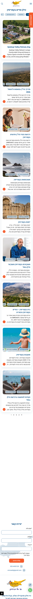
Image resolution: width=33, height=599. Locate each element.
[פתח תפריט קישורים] (30, 585)
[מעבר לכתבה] (4, 56)
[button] (2, 593)
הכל (29, 15)
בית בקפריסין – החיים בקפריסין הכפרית (21, 311)
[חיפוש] (2, 3)
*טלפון (30, 537)
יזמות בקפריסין (24, 222)
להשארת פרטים (31, 20)
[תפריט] (31, 3)
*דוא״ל (30, 545)
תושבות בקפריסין (23, 354)
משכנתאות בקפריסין (22, 179)
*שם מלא (29, 528)
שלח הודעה (16, 561)
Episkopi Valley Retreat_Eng (19, 47)
